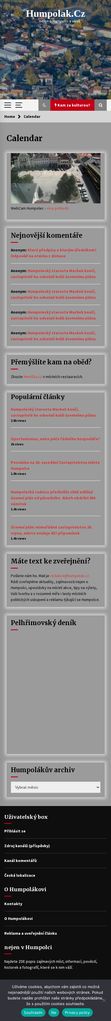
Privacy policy (77, 1012)
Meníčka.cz (33, 376)
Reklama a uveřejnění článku (30, 933)
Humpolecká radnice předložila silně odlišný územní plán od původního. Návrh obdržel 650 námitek (53, 497)
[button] (44, 105)
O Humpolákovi (18, 918)
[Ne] (104, 1000)
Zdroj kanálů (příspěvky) (27, 845)
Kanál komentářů (20, 860)
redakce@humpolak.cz (69, 575)
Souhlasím (33, 1012)
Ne (54, 1012)
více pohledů (58, 208)
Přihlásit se (15, 831)
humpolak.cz (55, 13)
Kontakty (13, 903)
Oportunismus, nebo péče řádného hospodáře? (55, 438)
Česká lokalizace (19, 875)
